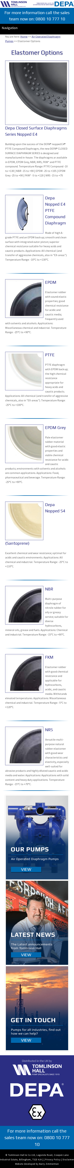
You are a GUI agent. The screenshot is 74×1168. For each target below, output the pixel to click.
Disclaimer (68, 1159)
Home (24, 36)
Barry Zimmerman (49, 1163)
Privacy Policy (53, 1159)
